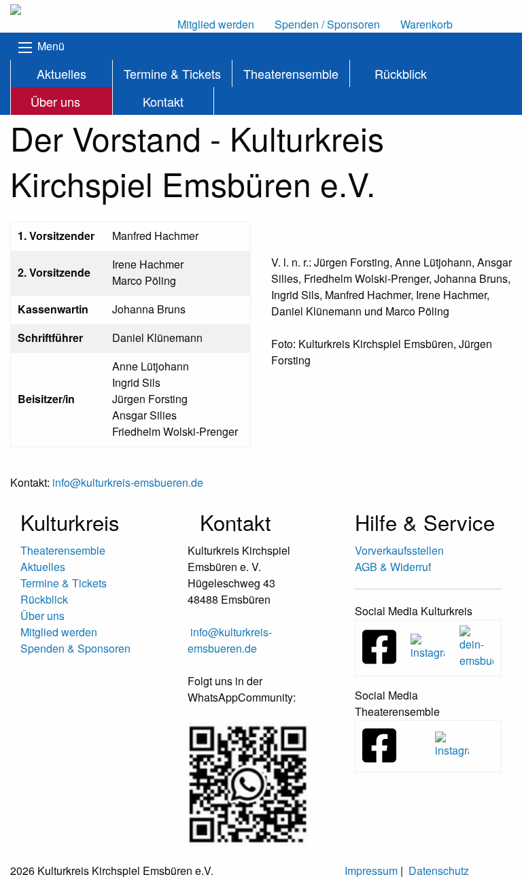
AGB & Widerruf (393, 566)
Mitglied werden (58, 632)
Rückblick (401, 73)
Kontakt (163, 101)
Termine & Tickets (172, 73)
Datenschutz (438, 870)
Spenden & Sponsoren (75, 648)
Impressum (371, 870)
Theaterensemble (290, 73)
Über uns (55, 101)
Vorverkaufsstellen (399, 550)
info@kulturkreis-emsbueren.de (127, 482)
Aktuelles (61, 73)
